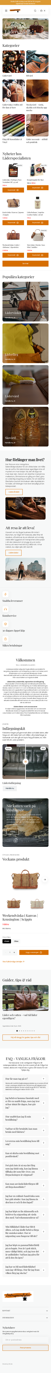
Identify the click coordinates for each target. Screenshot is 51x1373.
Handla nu (10, 788)
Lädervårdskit (14, 492)
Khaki (6, 941)
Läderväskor (13, 552)
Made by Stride (7, 1364)
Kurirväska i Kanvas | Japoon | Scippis (13, 213)
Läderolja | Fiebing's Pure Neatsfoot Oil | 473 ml (12, 181)
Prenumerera (25, 1347)
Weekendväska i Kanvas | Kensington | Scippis (20, 917)
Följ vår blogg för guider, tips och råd (25, 1037)
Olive (16, 941)
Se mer (25, 263)
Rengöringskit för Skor (35, 180)
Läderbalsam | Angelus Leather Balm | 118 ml (35, 213)
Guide (12, 831)
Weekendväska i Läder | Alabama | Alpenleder (11, 246)
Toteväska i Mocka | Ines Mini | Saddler (36, 246)
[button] (6, 10)
